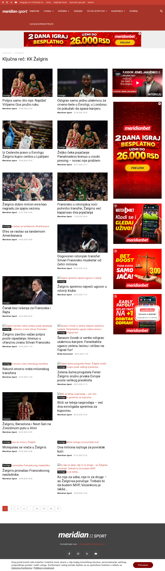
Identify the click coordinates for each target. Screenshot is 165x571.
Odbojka (78, 11)
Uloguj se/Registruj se (41, 24)
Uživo (48, 2)
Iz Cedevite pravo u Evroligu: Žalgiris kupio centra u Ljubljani (25, 154)
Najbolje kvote (60, 2)
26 (51, 508)
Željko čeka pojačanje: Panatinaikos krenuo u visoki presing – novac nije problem (78, 156)
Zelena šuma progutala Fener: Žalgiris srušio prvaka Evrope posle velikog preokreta (79, 376)
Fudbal (47, 11)
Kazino (91, 2)
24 (37, 508)
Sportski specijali (77, 2)
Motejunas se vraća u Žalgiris (24, 447)
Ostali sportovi (96, 11)
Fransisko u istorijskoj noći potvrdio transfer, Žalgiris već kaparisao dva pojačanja (79, 208)
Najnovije (34, 11)
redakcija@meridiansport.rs (91, 544)
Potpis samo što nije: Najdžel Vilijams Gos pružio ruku (24, 102)
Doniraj (134, 11)
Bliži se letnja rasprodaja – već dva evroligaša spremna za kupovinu (80, 407)
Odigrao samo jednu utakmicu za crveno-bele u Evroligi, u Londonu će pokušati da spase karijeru (82, 104)
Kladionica (117, 11)
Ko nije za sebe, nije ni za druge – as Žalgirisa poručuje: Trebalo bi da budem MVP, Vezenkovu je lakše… (82, 483)
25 (44, 508)
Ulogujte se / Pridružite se (31, 2)
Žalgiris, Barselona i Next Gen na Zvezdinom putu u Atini (26, 426)
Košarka (62, 11)
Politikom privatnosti (44, 568)
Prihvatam (143, 565)
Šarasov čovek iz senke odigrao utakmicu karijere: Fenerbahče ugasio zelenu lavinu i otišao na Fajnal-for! (80, 344)
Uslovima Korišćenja (21, 568)
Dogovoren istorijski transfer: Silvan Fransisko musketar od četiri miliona (79, 260)
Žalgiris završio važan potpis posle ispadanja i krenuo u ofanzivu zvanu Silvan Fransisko (26, 338)
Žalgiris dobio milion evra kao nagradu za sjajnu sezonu (24, 206)
